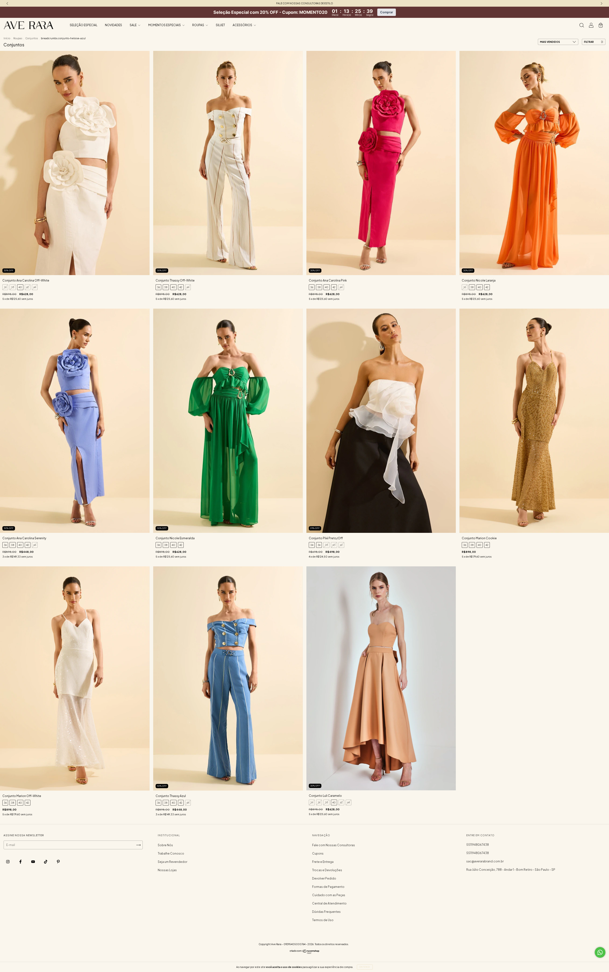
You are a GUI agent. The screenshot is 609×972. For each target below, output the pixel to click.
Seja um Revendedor (172, 862)
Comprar (386, 12)
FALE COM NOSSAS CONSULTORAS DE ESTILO (304, 3)
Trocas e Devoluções (327, 870)
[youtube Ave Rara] (33, 862)
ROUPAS (198, 25)
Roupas (17, 38)
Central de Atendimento (329, 903)
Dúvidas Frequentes (326, 912)
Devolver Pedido (324, 878)
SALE (133, 25)
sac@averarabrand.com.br (485, 861)
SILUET (220, 25)
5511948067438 (477, 844)
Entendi (364, 967)
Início (7, 38)
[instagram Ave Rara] (8, 862)
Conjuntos (31, 38)
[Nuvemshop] (304, 953)
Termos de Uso (323, 920)
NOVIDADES (113, 25)
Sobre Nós (165, 845)
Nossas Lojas (167, 870)
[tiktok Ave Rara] (45, 862)
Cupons (318, 853)
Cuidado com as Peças (328, 895)
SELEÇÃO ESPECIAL (83, 25)
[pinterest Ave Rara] (58, 862)
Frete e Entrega (323, 862)
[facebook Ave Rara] (20, 862)
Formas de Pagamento (328, 887)
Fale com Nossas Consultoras (333, 845)
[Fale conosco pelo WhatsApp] (600, 952)
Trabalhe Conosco (171, 853)
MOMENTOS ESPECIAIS (164, 25)
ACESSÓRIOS (243, 25)
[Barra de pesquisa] (581, 26)
